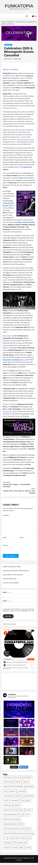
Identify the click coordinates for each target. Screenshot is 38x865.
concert (17, 782)
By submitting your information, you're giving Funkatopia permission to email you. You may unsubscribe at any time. (18, 610)
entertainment (19, 786)
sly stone (28, 838)
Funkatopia (19, 5)
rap (5, 838)
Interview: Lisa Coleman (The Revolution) (16, 571)
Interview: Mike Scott (9, 579)
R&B (32, 833)
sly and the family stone (15, 838)
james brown (15, 800)
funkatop (9, 59)
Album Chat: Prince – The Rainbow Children (16, 484)
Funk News (8, 44)
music (21, 810)
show (24, 360)
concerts (25, 782)
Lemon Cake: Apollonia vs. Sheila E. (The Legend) (19, 491)
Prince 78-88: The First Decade (8, 203)
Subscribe (8, 616)
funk (5, 791)
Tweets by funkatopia (9, 624)
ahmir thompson (26, 777)
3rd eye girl (7, 777)
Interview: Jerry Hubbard (11, 583)
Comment (6, 515)
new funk (28, 810)
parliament (17, 819)
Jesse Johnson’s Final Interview (13, 575)
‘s (11, 360)
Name (5, 537)
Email (22, 537)
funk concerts (8, 796)
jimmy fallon (7, 805)
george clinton (28, 796)
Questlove (26, 833)
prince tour (7, 833)
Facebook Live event (9, 341)
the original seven (21, 843)
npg (21, 814)
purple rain (16, 833)
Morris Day (17, 805)
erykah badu (29, 786)
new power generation (10, 814)
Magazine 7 (27, 858)
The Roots (7, 847)
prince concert (26, 829)
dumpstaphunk (8, 786)
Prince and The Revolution (11, 829)
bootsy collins (8, 782)
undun (21, 847)
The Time (14, 847)
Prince (21, 824)
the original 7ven (9, 843)
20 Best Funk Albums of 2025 (12, 567)
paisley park (7, 819)
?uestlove (16, 777)
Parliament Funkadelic (10, 824)
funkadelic (12, 791)
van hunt (28, 847)
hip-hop (6, 800)
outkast (26, 814)
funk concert (22, 791)
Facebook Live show (9, 411)
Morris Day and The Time (11, 810)
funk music (18, 796)
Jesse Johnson (25, 800)
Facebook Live (17, 360)
